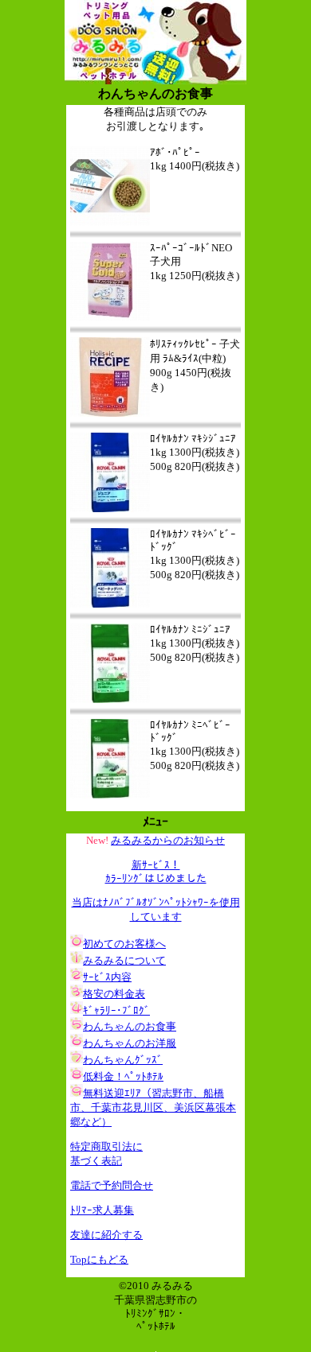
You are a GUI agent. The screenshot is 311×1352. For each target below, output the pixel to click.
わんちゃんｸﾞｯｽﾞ (123, 1060)
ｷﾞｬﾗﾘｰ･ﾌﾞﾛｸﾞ (116, 1010)
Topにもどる (99, 1259)
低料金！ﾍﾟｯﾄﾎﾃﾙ (123, 1076)
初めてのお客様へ (124, 944)
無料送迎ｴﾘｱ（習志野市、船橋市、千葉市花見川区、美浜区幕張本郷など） (153, 1107)
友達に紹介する (106, 1235)
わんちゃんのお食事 (129, 1026)
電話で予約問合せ (111, 1185)
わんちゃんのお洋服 (129, 1043)
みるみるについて (124, 960)
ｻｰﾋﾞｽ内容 (107, 977)
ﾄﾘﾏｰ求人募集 (102, 1210)
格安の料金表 (114, 994)
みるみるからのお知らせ (168, 840)
